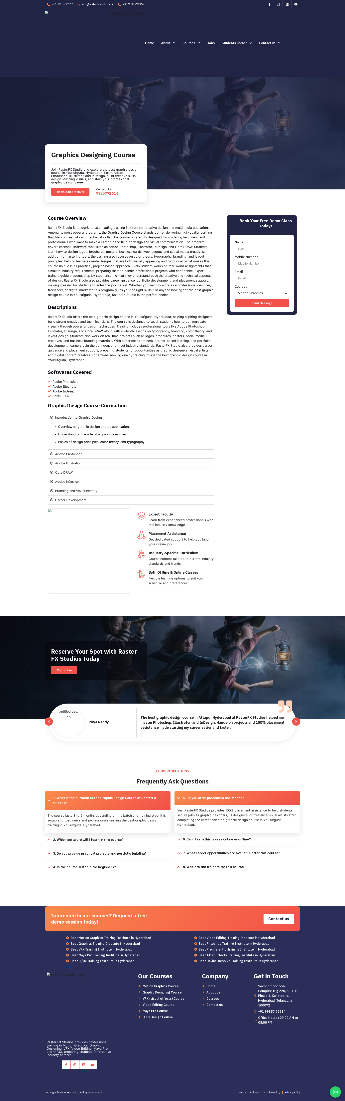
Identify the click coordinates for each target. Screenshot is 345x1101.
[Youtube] (295, 4)
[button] (70, 192)
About (166, 43)
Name (239, 242)
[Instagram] (278, 4)
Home (149, 43)
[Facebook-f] (269, 4)
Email (239, 272)
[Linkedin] (287, 4)
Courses (189, 43)
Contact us (267, 43)
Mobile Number (246, 257)
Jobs (211, 43)
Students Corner (234, 43)
